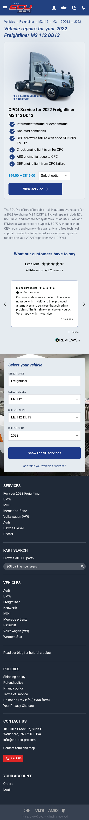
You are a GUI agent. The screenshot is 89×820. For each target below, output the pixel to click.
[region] (44, 303)
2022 (77, 21)
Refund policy (13, 683)
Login (7, 790)
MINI (7, 505)
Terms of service (15, 694)
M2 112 (43, 21)
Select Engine (17, 410)
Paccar (8, 534)
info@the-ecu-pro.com (19, 740)
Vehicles (9, 21)
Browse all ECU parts (18, 558)
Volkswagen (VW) (16, 517)
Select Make (16, 373)
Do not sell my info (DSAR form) (26, 700)
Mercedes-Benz (15, 511)
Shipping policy (14, 677)
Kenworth (10, 608)
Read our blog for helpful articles (27, 653)
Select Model (17, 391)
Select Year (16, 428)
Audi (6, 522)
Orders (8, 784)
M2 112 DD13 (61, 21)
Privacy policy (13, 688)
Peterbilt (9, 625)
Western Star (12, 637)
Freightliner (26, 21)
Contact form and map (19, 748)
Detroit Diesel (13, 528)
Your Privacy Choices (18, 706)
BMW (7, 499)
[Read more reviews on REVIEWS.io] (67, 340)
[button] (5, 304)
